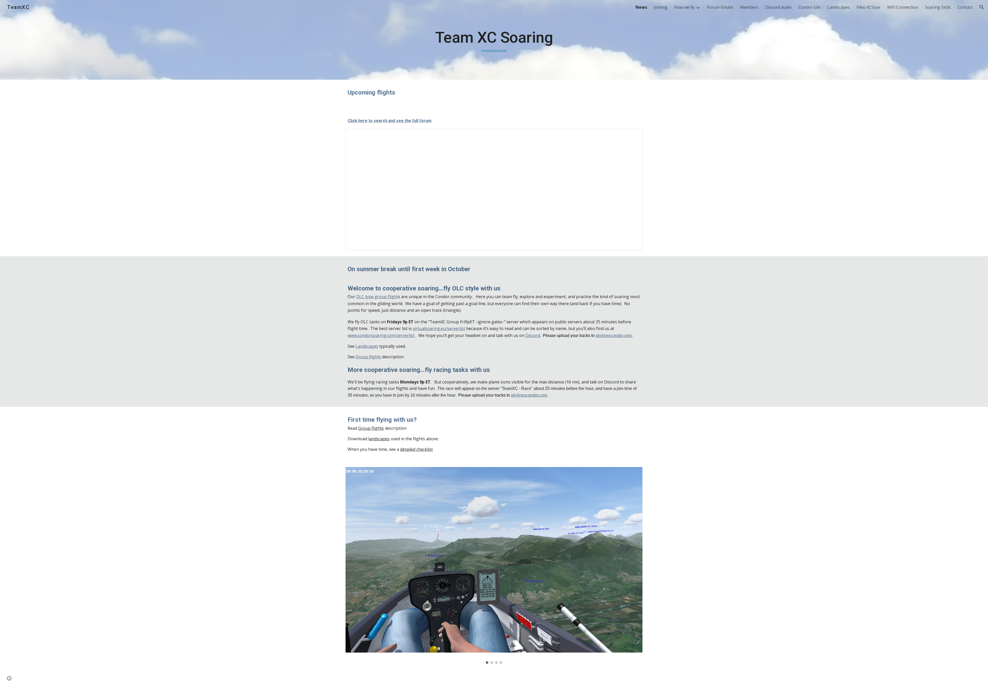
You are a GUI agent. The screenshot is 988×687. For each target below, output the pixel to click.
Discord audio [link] (778, 7)
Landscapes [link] (838, 7)
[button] (982, 7)
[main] (494, 40)
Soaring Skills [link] (938, 7)
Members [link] (749, 7)
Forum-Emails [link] (720, 7)
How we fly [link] (684, 7)
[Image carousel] (494, 565)
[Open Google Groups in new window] (632, 135)
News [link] (641, 7)
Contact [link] (965, 7)
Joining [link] (660, 7)
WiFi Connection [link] (902, 7)
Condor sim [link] (809, 7)
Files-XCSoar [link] (868, 7)
